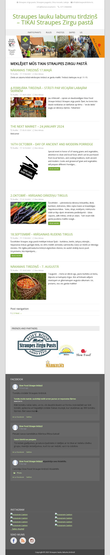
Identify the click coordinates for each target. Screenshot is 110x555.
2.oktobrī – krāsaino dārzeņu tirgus (39, 195)
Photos (60, 32)
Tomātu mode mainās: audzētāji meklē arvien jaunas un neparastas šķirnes (45, 399)
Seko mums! (18, 528)
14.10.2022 (26, 148)
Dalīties (29, 417)
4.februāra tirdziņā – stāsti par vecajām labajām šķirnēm (48, 89)
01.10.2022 (26, 199)
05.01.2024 (26, 130)
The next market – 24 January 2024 (37, 126)
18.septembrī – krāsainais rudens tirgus (41, 234)
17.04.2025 (26, 74)
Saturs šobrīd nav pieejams (25, 439)
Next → (18, 313)
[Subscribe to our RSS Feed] (23, 540)
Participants (34, 32)
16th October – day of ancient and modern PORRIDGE (51, 144)
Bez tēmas (39, 74)
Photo (19, 473)
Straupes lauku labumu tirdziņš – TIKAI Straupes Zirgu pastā (55, 19)
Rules (49, 32)
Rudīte (15, 74)
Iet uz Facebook (18, 417)
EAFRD (72, 32)
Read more (54, 169)
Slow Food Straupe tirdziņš (31, 385)
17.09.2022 (26, 238)
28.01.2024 (26, 94)
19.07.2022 (26, 270)
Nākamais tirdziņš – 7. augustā (34, 267)
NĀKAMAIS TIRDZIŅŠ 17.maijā (31, 70)
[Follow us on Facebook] (13, 540)
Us (81, 32)
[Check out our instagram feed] (32, 540)
